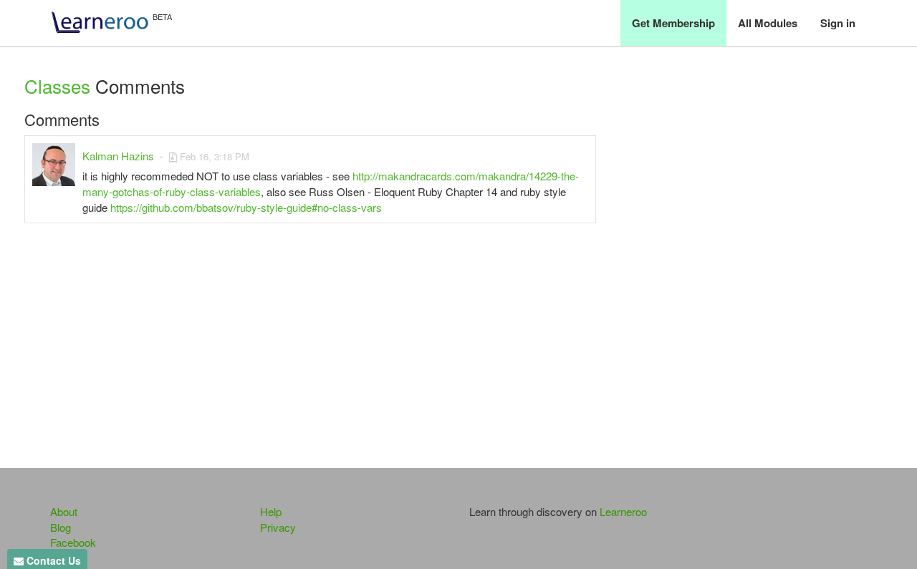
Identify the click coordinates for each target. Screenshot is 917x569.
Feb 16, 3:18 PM (214, 156)
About (63, 511)
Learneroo (623, 511)
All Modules (767, 23)
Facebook (73, 542)
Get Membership (673, 23)
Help (271, 511)
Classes (57, 85)
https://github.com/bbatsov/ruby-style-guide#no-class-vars (246, 207)
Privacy (278, 527)
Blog (60, 527)
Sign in (837, 23)
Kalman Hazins (118, 155)
